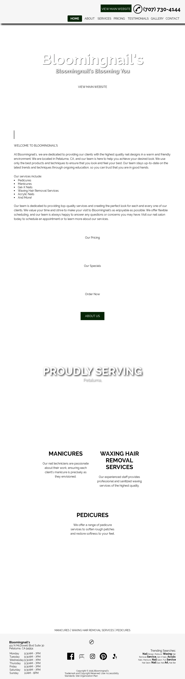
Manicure (24, 184)
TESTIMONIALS (138, 18)
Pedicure (24, 180)
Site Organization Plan (87, 676)
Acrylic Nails (26, 194)
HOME (74, 18)
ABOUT (90, 18)
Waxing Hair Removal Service (37, 190)
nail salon (159, 214)
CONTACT (172, 18)
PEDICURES (123, 630)
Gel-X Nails (25, 187)
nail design (132, 154)
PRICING (119, 18)
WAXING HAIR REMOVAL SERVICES (93, 630)
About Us (92, 316)
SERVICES (104, 18)
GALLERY (157, 18)
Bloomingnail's (27, 154)
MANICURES (62, 630)
